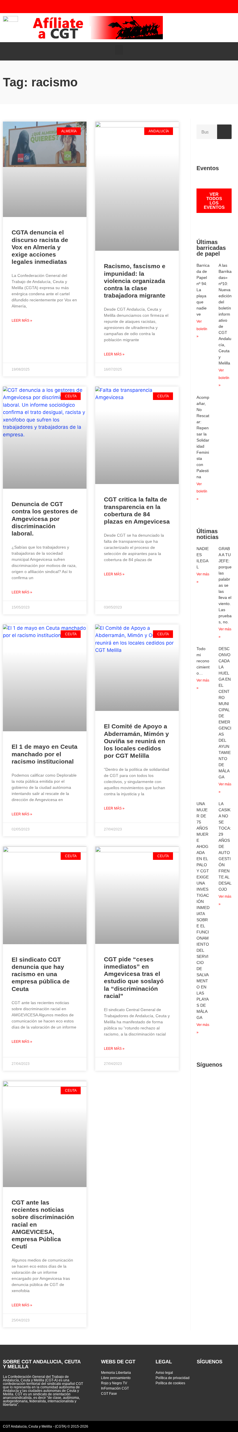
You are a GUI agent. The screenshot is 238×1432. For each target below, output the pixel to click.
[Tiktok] (222, 6)
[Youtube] (188, 6)
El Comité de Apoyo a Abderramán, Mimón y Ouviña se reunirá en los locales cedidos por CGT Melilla (136, 741)
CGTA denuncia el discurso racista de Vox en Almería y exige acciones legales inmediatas (40, 247)
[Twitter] (176, 6)
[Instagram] (211, 6)
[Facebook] (199, 6)
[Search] (224, 131)
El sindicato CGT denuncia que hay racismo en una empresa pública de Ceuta (41, 974)
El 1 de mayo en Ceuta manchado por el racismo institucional (44, 753)
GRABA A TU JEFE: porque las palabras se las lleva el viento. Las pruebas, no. (225, 585)
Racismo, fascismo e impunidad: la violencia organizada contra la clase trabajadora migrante (134, 281)
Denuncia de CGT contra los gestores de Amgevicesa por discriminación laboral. (45, 519)
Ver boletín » (201, 328)
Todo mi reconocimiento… (203, 660)
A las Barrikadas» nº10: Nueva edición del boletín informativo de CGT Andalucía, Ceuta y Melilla (225, 314)
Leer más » (22, 321)
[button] (229, 28)
